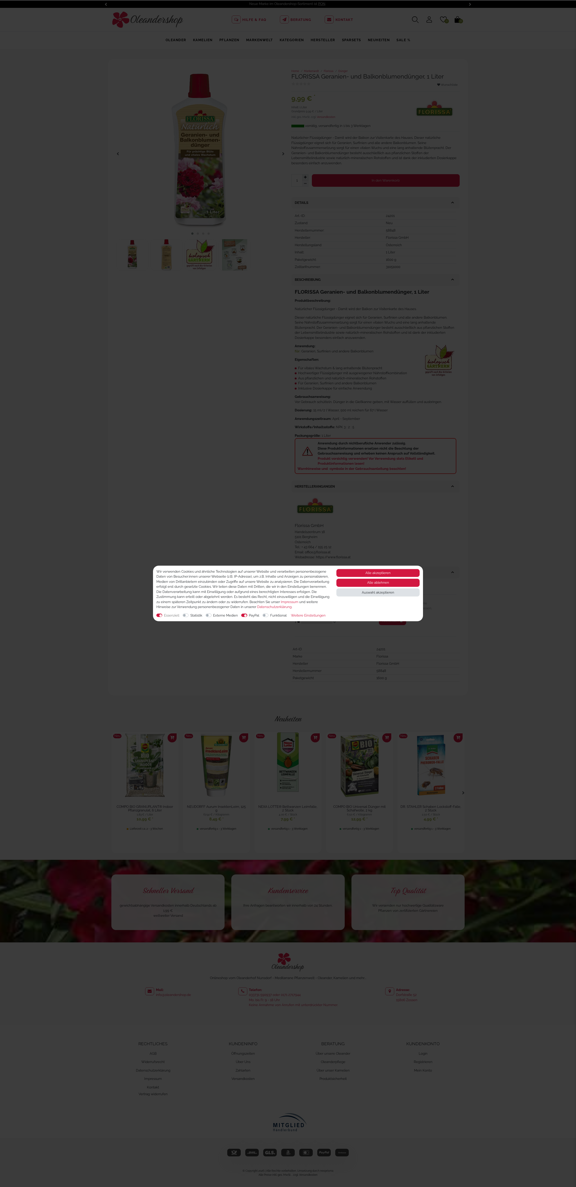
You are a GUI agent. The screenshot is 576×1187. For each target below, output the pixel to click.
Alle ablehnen (378, 583)
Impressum (289, 602)
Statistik (196, 615)
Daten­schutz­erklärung (274, 607)
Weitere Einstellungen (308, 615)
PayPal (254, 615)
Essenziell (171, 615)
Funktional (278, 615)
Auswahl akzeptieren (378, 592)
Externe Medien (225, 615)
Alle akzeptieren (378, 573)
